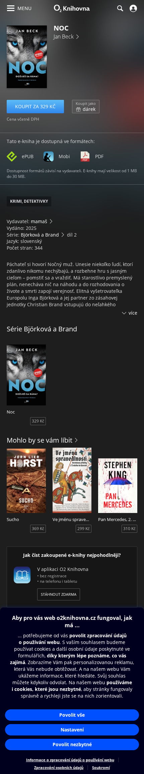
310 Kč (129, 528)
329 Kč (38, 421)
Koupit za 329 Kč (35, 106)
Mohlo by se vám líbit (39, 440)
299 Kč (83, 528)
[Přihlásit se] (132, 8)
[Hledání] (120, 8)
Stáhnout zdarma (58, 594)
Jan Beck (64, 36)
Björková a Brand (40, 235)
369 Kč (38, 528)
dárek (86, 106)
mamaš (39, 221)
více (133, 313)
